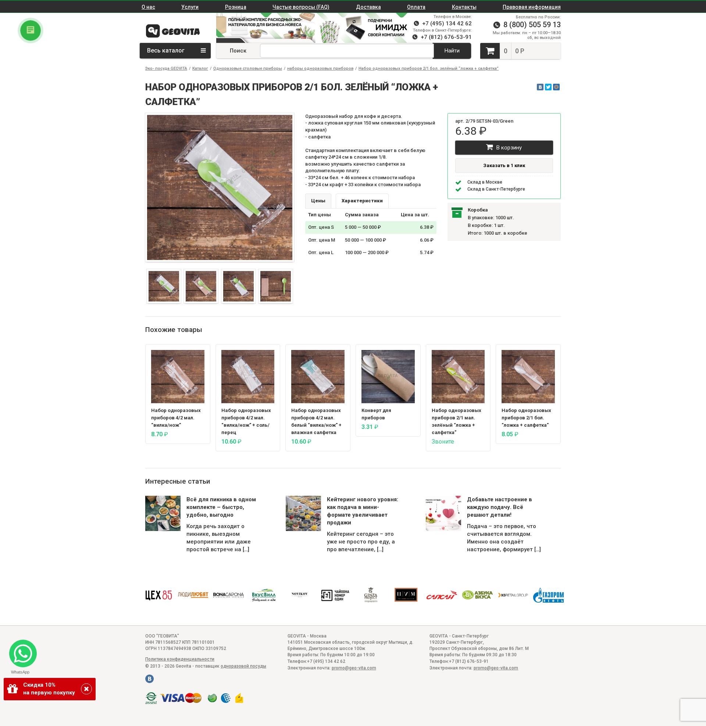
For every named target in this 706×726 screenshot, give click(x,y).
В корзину (508, 147)
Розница (235, 7)
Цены (318, 200)
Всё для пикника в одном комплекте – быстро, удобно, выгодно (221, 507)
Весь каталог (166, 50)
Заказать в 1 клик (504, 165)
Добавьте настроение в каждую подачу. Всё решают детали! (499, 507)
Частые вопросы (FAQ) (300, 7)
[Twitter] (548, 87)
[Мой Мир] (556, 87)
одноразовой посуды (243, 666)
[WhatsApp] (20, 650)
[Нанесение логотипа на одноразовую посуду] (365, 28)
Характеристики (362, 200)
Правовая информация (532, 7)
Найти (452, 50)
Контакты (464, 7)
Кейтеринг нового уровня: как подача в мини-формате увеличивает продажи (362, 511)
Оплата (416, 7)
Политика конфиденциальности (179, 659)
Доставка (368, 7)
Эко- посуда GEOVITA (166, 68)
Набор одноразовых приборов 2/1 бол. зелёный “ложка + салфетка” (429, 68)
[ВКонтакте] (540, 87)
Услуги (190, 7)
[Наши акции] (262, 28)
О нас (148, 7)
